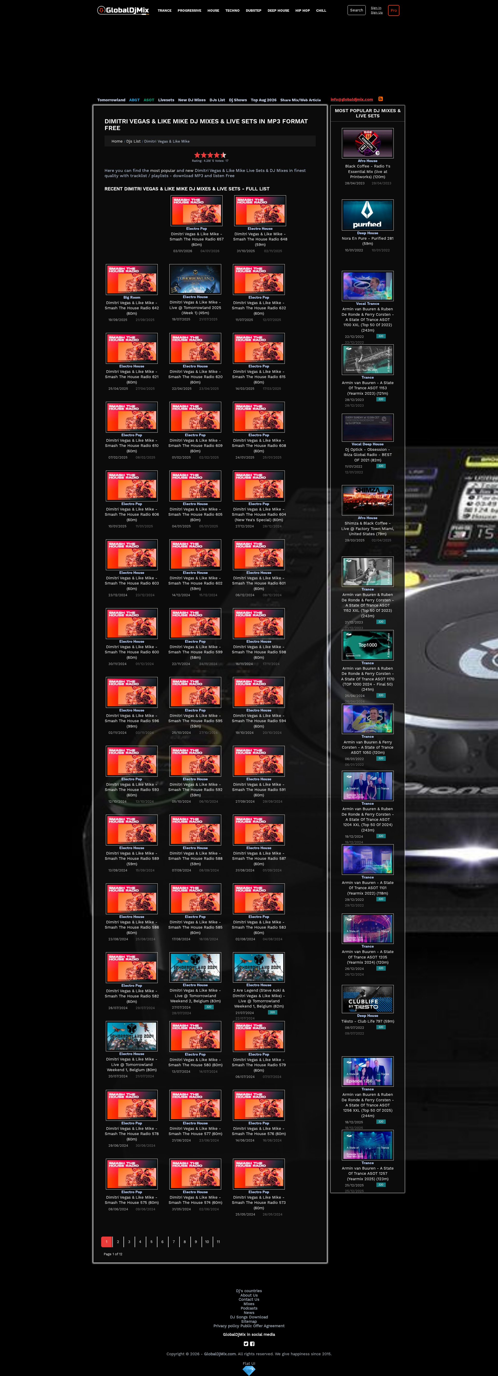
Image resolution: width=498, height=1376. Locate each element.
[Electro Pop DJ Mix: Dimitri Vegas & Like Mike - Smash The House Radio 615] (259, 348)
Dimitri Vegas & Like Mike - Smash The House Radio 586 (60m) (132, 927)
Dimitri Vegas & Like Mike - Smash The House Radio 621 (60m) (131, 377)
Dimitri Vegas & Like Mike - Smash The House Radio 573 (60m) (259, 1202)
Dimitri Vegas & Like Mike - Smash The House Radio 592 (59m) (195, 789)
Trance (164, 10)
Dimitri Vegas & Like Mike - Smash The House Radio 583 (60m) (259, 927)
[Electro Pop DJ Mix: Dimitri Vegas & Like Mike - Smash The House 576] (259, 1105)
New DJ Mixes (192, 100)
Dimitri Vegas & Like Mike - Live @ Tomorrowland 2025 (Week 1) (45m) (195, 307)
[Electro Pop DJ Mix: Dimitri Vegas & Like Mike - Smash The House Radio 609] (195, 416)
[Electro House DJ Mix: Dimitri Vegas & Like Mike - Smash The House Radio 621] (132, 348)
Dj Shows (238, 100)
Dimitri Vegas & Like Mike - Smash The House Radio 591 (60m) (259, 789)
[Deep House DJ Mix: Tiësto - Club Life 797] (368, 998)
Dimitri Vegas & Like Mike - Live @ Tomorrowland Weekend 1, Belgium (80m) (131, 1064)
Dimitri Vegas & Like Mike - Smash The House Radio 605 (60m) (195, 514)
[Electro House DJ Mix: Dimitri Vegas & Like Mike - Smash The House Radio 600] (132, 623)
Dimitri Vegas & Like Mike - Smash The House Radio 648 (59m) (260, 239)
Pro (394, 10)
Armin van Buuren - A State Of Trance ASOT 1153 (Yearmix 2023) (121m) (368, 388)
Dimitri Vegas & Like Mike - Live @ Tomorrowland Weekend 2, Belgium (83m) (195, 995)
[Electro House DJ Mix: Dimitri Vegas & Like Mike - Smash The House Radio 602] (195, 554)
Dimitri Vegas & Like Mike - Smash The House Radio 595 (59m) (195, 721)
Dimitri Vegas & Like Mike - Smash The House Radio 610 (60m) (131, 445)
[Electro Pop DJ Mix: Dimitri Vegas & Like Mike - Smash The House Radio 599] (195, 623)
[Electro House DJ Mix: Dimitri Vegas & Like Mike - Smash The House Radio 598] (259, 623)
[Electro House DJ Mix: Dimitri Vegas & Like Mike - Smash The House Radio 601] (259, 554)
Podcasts (249, 1308)
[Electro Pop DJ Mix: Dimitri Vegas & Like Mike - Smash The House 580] (195, 1036)
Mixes (249, 1303)
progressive (189, 10)
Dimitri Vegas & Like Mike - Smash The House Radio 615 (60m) (259, 377)
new (189, 170)
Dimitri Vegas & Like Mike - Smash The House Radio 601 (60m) (259, 583)
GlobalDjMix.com (220, 1354)
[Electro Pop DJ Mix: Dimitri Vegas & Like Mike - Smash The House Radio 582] (132, 967)
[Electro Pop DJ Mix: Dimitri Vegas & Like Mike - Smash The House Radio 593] (132, 761)
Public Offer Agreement (262, 1326)
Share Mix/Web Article (300, 100)
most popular (162, 170)
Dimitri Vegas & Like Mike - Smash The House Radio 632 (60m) (259, 308)
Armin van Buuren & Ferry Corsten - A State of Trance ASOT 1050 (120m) (367, 747)
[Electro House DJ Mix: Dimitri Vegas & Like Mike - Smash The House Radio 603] (132, 554)
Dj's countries (249, 1290)
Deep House (278, 10)
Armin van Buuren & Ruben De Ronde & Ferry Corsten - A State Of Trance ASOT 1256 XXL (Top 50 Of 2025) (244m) (368, 1105)
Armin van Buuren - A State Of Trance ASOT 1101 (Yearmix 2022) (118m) (368, 888)
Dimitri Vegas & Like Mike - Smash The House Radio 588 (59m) (195, 858)
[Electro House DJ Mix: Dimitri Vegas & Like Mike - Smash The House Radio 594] (259, 692)
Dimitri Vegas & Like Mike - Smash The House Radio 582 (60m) (132, 996)
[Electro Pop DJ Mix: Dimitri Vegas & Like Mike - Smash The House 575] (132, 1173)
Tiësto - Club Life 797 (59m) (367, 1021)
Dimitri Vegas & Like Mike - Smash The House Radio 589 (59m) (132, 858)
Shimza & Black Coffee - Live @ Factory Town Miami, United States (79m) (367, 528)
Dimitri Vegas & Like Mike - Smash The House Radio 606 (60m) (132, 514)
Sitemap (249, 1321)
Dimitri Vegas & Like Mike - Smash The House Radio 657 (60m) (197, 239)
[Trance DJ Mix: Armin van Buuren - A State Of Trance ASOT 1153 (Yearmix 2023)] (368, 359)
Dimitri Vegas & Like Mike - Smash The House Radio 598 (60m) (259, 652)
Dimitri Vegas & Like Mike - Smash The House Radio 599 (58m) (195, 652)
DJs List (217, 100)
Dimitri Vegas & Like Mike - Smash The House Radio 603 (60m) (132, 583)
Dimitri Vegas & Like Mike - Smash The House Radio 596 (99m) (132, 721)
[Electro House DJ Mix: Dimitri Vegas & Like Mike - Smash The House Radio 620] (195, 348)
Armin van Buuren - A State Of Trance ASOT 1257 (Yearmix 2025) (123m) (368, 1173)
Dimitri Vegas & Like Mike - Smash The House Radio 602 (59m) (195, 583)
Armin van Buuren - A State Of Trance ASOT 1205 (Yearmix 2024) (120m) (368, 957)
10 (207, 1242)
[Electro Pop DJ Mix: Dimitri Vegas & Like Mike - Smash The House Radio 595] (195, 692)
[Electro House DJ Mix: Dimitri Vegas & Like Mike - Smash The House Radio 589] (132, 829)
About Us (249, 1295)
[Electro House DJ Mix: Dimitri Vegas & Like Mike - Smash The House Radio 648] (260, 210)
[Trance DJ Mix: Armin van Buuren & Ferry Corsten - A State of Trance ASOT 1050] (368, 718)
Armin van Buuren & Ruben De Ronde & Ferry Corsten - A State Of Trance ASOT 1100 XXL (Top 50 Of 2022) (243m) (368, 319)
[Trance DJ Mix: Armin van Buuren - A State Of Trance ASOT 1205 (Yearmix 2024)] (368, 928)
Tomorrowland (111, 100)
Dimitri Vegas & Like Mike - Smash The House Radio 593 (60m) (132, 789)
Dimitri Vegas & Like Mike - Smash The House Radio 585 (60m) (195, 927)
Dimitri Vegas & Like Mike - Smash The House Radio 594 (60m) (259, 721)
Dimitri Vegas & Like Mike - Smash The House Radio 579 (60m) (259, 1065)
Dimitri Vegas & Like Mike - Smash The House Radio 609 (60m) (195, 445)
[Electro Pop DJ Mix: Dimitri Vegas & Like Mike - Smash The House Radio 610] (132, 416)
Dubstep (253, 10)
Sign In (376, 8)
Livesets (166, 100)
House (213, 10)
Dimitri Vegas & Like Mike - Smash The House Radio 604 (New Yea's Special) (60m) (259, 514)
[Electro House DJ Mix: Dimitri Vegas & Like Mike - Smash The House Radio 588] (195, 829)
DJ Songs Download (249, 1317)
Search (356, 10)
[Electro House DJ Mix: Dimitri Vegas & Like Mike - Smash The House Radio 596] (132, 692)
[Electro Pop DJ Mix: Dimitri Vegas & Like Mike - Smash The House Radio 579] (259, 1036)
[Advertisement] (249, 58)
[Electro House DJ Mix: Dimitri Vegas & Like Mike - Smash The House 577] (195, 1105)
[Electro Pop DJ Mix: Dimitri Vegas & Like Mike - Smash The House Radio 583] (259, 898)
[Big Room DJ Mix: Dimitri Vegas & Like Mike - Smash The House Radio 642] (132, 279)
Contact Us (249, 1299)
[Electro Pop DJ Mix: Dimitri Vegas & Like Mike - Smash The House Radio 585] (195, 898)
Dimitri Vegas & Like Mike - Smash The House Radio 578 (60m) (132, 1134)
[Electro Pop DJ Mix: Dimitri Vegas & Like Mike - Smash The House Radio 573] (259, 1173)
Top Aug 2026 (263, 100)
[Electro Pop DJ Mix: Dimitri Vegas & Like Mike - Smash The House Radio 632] (259, 279)
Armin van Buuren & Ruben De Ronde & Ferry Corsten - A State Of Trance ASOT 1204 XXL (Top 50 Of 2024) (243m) (368, 819)
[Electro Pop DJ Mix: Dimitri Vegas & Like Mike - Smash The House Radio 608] (259, 416)
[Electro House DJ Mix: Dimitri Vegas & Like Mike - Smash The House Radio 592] (195, 761)
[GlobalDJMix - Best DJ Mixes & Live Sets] (121, 8)
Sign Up (377, 12)
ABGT (134, 100)
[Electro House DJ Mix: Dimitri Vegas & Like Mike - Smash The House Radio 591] (259, 761)
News (249, 1312)
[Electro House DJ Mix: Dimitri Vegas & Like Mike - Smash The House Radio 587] (259, 829)
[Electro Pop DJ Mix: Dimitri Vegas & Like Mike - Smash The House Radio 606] (132, 485)
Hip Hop (302, 10)
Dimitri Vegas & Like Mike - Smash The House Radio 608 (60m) (259, 445)
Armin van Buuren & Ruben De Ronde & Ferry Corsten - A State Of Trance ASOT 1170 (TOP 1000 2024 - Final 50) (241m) (367, 679)
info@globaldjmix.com (352, 99)
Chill (321, 10)
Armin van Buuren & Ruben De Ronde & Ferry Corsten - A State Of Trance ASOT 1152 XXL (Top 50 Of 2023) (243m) (368, 605)
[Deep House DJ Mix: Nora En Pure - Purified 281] (368, 214)
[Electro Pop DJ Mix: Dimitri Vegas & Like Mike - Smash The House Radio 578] (132, 1105)
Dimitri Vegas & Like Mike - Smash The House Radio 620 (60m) (195, 377)
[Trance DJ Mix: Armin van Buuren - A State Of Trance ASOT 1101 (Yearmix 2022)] (368, 859)
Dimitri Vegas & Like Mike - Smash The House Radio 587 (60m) (259, 858)
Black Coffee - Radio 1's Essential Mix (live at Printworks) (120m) (367, 171)
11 (218, 1242)
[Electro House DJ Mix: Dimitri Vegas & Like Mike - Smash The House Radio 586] (132, 898)
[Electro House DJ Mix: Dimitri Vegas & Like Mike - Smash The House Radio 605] (195, 485)
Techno (232, 10)
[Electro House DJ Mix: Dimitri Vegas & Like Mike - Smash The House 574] (195, 1173)
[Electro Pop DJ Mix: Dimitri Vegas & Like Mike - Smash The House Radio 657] (197, 210)
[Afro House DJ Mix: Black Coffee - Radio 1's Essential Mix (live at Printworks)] (368, 142)
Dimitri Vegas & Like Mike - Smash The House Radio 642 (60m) (132, 308)
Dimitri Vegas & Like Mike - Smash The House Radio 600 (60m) (132, 652)
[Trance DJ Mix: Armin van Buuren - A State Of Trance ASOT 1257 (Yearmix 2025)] (368, 1145)
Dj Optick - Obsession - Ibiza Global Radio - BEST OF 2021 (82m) (368, 454)
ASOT (149, 100)
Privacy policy (226, 1326)
